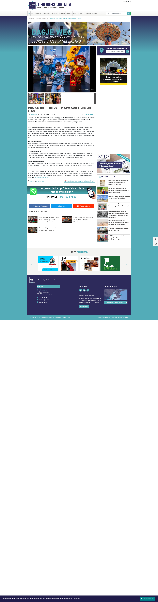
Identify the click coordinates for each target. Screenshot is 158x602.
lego (43, 181)
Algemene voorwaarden (103, 317)
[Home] (29, 13)
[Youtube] (84, 290)
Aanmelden (84, 307)
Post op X (62, 206)
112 (32, 13)
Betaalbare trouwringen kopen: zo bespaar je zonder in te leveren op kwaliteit (118, 182)
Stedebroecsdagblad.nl (54, 4)
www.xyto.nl (43, 302)
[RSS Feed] (88, 290)
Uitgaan (37, 18)
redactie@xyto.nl (44, 300)
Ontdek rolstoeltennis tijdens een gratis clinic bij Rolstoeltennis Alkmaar (117, 238)
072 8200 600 (43, 297)
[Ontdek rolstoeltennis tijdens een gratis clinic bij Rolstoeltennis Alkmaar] (102, 238)
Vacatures (88, 13)
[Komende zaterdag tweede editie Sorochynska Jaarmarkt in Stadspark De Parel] (102, 190)
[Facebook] (81, 290)
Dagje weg (45, 18)
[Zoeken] (129, 13)
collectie (38, 181)
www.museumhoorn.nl (42, 177)
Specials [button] (68, 13)
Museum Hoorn (90, 114)
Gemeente (54, 13)
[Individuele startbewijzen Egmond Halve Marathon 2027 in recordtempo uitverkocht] (102, 222)
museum (32, 181)
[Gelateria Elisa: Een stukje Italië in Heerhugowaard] (102, 230)
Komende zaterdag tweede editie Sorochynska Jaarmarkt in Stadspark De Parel (118, 190)
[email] (155, 244)
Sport (74, 13)
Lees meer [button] (76, 598)
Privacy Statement (123, 317)
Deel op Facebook (41, 206)
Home (31, 18)
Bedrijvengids (46, 13)
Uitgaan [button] (80, 13)
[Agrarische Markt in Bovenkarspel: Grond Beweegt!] (102, 206)
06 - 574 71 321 (69, 196)
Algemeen (38, 13)
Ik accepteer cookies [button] (147, 598)
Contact (94, 13)
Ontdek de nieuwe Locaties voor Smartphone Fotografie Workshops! (83, 220)
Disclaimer (114, 317)
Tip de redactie (85, 206)
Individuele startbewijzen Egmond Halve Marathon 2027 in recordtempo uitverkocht (118, 222)
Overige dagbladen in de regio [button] (114, 302)
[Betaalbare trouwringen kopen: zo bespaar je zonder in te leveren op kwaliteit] (102, 183)
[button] (28, 98)
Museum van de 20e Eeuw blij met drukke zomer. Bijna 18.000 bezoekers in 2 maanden (49, 220)
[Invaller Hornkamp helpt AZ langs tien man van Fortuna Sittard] (102, 198)
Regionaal (62, 13)
